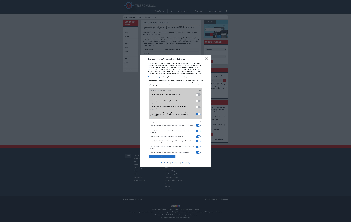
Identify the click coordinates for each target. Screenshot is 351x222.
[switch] (198, 94)
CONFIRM (162, 156)
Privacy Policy (186, 163)
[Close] (207, 59)
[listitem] (175, 91)
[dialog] (175, 111)
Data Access (175, 163)
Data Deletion (165, 163)
